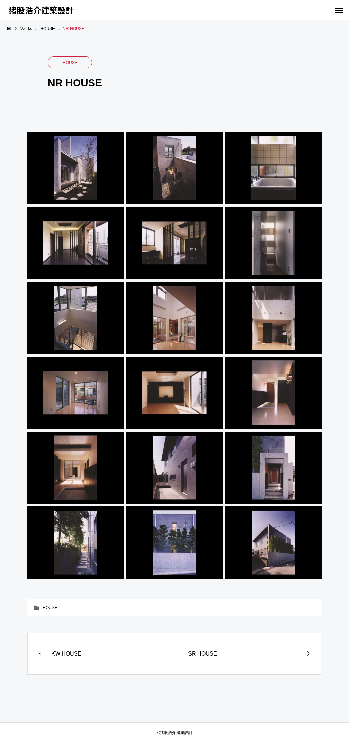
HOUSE (70, 62)
